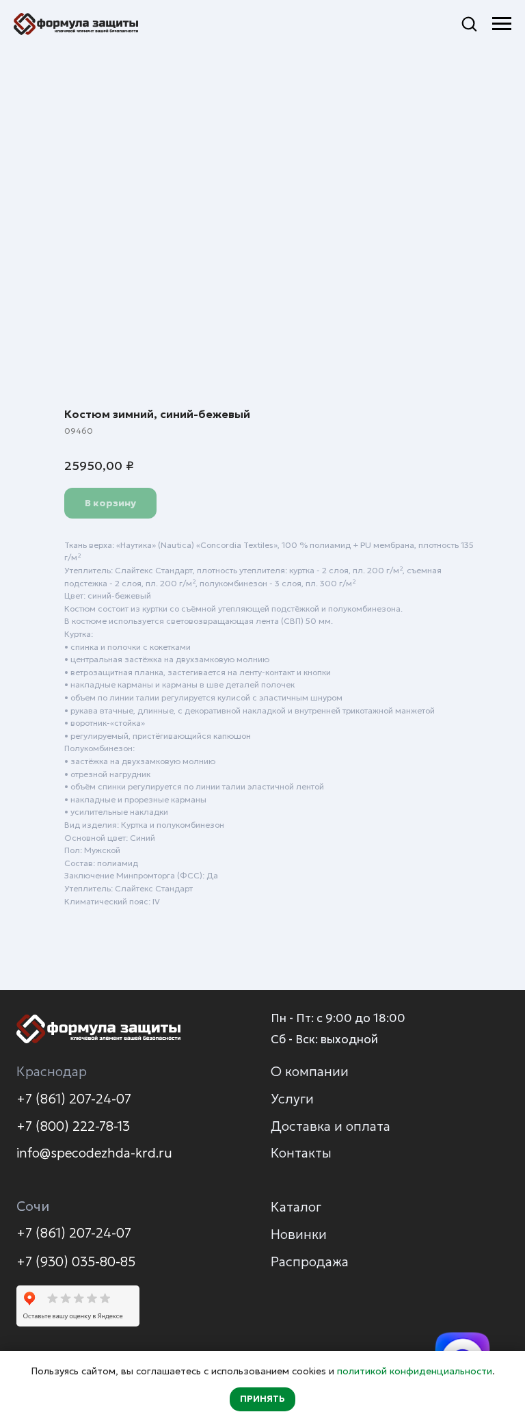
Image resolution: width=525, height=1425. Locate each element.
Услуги (292, 1098)
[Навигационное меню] (501, 24)
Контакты (301, 1153)
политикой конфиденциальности (414, 1371)
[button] (469, 23)
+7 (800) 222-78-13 (73, 1126)
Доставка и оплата (330, 1126)
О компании (310, 1071)
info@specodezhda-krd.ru (94, 1153)
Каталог (296, 1207)
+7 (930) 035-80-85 (75, 1261)
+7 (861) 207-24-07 (73, 1098)
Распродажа (310, 1261)
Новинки (299, 1234)
